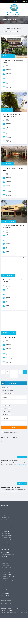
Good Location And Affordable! (11, 487)
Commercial (5, 578)
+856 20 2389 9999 (21, 1)
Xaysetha (4, 531)
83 (16, 371)
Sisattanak (4, 529)
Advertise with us (5, 513)
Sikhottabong (5, 535)
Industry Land (5, 574)
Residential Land (6, 570)
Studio (4, 556)
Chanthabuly (5, 537)
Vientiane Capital (5, 527)
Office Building (6, 572)
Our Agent (3, 515)
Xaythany (4, 533)
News (2, 511)
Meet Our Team (5, 517)
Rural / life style (6, 567)
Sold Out (3, 595)
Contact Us (4, 519)
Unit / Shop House (6, 554)
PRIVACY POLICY (5, 612)
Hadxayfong (5, 539)
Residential (4, 552)
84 (20, 371)
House (3, 559)
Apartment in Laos (9, 337)
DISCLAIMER (14, 612)
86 (12, 376)
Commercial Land (6, 576)
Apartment (5, 561)
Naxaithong (5, 542)
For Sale (3, 589)
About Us (3, 509)
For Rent (3, 591)
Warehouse (5, 565)
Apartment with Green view (9, 460)
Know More (22, 464)
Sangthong (5, 544)
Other (2, 563)
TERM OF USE (22, 612)
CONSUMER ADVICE (6, 614)
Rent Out (3, 593)
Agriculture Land (6, 580)
